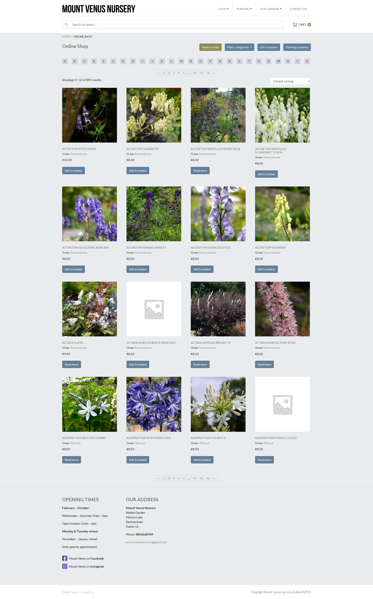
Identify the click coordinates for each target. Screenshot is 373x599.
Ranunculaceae (79, 153)
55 (201, 73)
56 (208, 73)
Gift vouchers (269, 47)
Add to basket (73, 170)
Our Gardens (269, 8)
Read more (200, 170)
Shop (222, 8)
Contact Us (298, 8)
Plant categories (238, 47)
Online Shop (69, 592)
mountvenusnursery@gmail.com (146, 542)
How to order (210, 47)
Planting (243, 8)
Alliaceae (76, 443)
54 (194, 73)
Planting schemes (297, 47)
